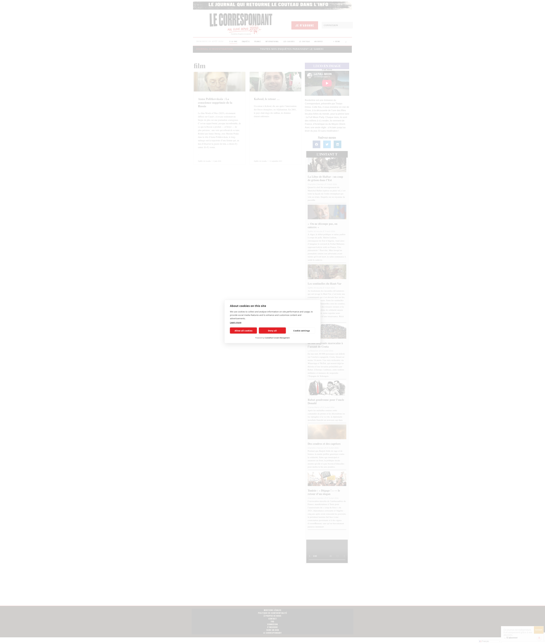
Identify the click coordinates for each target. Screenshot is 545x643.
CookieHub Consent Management (277, 338)
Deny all (272, 330)
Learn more (235, 322)
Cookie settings (301, 330)
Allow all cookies (243, 330)
